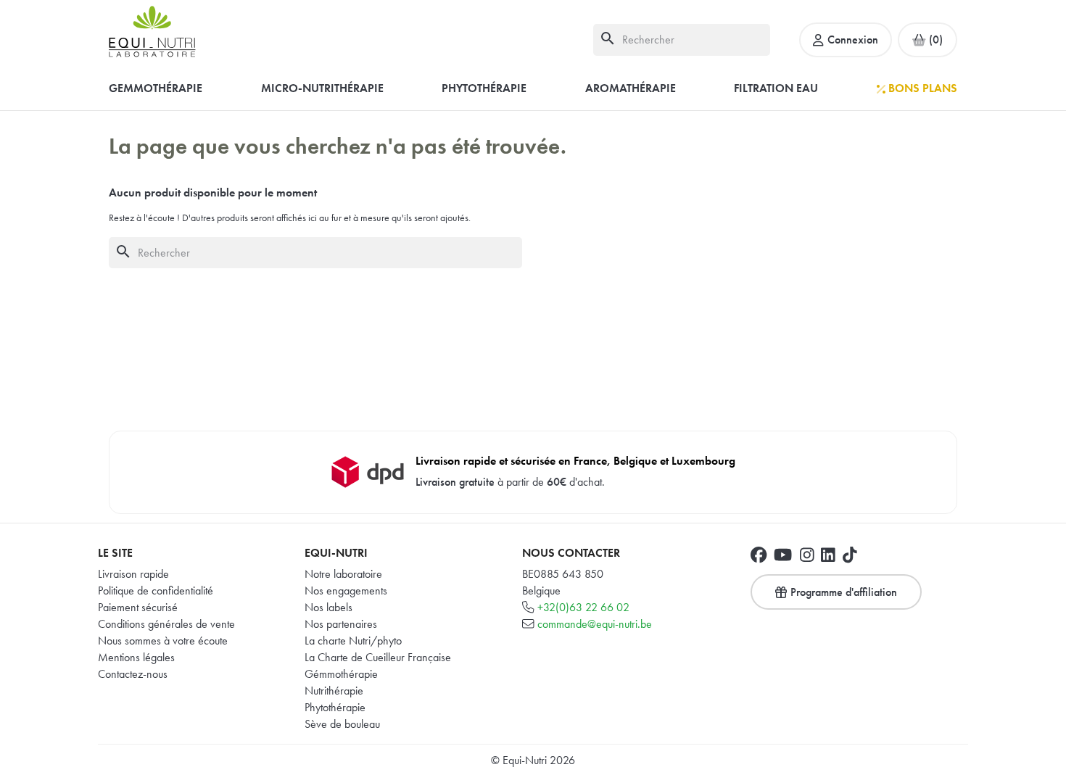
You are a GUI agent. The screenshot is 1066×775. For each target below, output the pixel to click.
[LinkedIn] (828, 555)
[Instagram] (807, 555)
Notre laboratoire (343, 573)
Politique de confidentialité (155, 590)
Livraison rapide (133, 573)
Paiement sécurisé (138, 607)
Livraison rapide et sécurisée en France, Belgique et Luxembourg (575, 460)
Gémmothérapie (341, 673)
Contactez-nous (133, 673)
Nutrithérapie (334, 690)
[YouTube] (783, 555)
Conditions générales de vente (166, 623)
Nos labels (328, 607)
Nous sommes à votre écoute (163, 640)
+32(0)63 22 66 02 (583, 607)
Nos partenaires (341, 623)
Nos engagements (346, 590)
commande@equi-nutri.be (594, 623)
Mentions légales (136, 657)
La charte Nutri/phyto (353, 640)
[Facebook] (759, 555)
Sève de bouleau (342, 724)
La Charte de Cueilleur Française (378, 657)
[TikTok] (850, 555)
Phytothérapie (335, 707)
